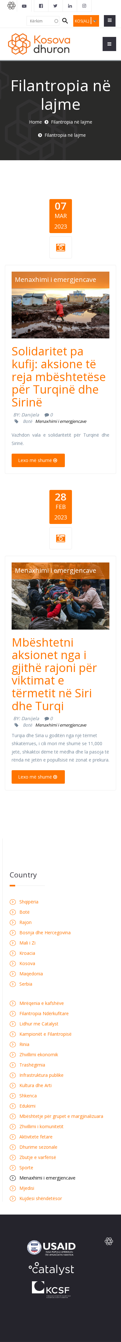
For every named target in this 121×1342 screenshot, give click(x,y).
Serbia (25, 984)
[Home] (40, 44)
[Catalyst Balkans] (41, 6)
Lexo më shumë (35, 460)
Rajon (25, 922)
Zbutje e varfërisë (37, 1157)
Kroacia (27, 953)
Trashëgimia (32, 1065)
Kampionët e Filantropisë (45, 1034)
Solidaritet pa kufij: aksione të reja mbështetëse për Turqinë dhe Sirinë (59, 376)
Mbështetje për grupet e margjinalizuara (61, 1116)
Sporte (26, 1167)
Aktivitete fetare (36, 1137)
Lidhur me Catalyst (38, 1024)
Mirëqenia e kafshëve (41, 1003)
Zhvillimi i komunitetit (41, 1126)
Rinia (24, 1044)
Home (35, 122)
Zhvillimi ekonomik (38, 1054)
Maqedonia (31, 974)
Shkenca (28, 1096)
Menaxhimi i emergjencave (55, 279)
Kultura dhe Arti (35, 1085)
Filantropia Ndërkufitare (44, 1013)
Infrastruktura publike (41, 1075)
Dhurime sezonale (38, 1147)
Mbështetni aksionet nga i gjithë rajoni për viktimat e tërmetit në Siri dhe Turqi (54, 674)
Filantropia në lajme (71, 122)
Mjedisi (26, 1188)
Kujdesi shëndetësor (40, 1198)
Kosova (27, 963)
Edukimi (27, 1106)
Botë (27, 421)
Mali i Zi (27, 943)
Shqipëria (28, 902)
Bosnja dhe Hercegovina (45, 932)
